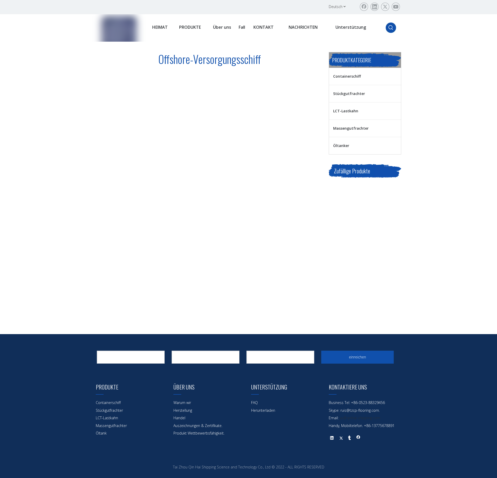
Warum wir (182, 402)
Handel (179, 417)
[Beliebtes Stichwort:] (391, 28)
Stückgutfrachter (349, 93)
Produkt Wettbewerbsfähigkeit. (198, 433)
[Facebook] (364, 7)
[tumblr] (349, 438)
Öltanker (341, 145)
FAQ (254, 402)
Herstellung (182, 410)
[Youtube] (396, 7)
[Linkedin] (374, 7)
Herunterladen (263, 410)
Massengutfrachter (351, 128)
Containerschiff (347, 76)
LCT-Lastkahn (345, 110)
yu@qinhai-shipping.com (360, 417)
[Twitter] (385, 7)
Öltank (101, 433)
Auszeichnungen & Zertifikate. (197, 425)
